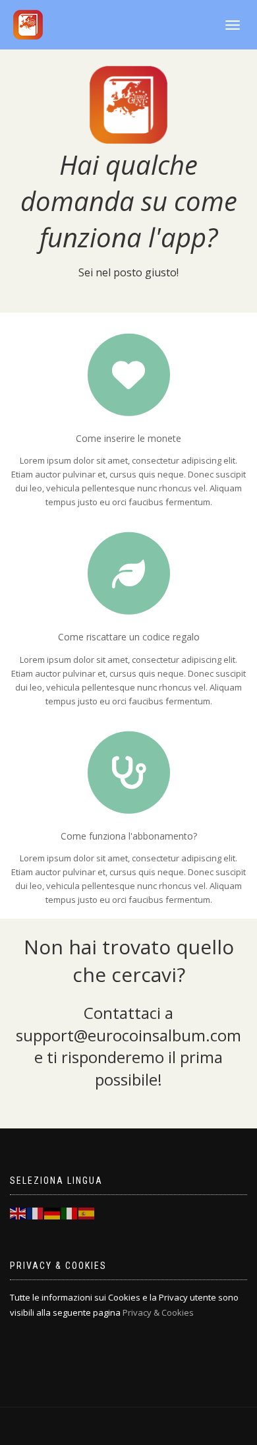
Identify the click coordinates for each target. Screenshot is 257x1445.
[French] (35, 1212)
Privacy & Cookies (158, 1312)
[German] (52, 1212)
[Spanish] (87, 1212)
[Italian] (69, 1212)
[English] (18, 1212)
